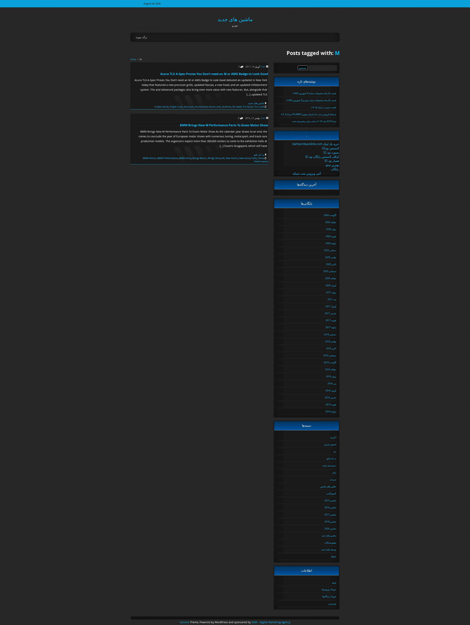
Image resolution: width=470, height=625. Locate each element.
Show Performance (261, 159)
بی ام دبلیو (259, 154)
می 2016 (332, 383)
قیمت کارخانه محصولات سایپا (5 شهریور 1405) (314, 93)
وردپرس (332, 603)
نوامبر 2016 (330, 341)
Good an (226, 106)
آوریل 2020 (331, 285)
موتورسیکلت (330, 542)
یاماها (333, 556)
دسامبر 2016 (330, 334)
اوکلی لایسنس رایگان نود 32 (322, 157)
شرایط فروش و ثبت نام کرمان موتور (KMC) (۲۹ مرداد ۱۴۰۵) (308, 114)
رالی (334, 472)
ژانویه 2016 (331, 411)
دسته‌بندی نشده (329, 465)
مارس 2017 (330, 313)
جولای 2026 (330, 222)
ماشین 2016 (330, 507)
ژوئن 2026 (331, 229)
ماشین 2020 (330, 528)
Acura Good (201, 106)
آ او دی (333, 437)
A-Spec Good (161, 106)
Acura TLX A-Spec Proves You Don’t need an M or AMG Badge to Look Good (214, 74)
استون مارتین (330, 444)
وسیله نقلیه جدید (328, 549)
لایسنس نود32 (330, 148)
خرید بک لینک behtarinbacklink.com (315, 144)
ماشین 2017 (330, 514)
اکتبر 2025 (331, 264)
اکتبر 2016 (331, 348)
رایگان (335, 169)
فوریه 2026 (331, 236)
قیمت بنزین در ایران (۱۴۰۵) (323, 107)
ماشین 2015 (330, 500)
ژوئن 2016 (331, 376)
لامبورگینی (331, 493)
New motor (231, 158)
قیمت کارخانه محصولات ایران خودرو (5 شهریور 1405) (311, 100)
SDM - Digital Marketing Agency (271, 622)
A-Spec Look (176, 106)
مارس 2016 (330, 397)
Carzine (185, 622)
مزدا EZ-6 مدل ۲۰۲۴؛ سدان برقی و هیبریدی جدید (314, 121)
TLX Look (259, 106)
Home (133, 59)
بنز (335, 451)
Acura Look (215, 106)
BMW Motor (149, 158)
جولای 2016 (330, 369)
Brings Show (214, 158)
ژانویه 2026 (331, 243)
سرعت (333, 479)
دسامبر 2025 (330, 250)
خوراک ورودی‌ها (329, 589)
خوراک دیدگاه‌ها (329, 596)
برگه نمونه (141, 37)
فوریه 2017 (331, 320)
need (238, 106)
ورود (334, 582)
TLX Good (247, 106)
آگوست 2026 (330, 215)
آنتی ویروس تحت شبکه (307, 174)
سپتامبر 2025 (329, 271)
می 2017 (332, 299)
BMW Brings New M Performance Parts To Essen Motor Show (224, 125)
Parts (254, 158)
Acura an (189, 106)
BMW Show (185, 158)
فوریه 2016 (331, 404)
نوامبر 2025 (330, 257)
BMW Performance (167, 158)
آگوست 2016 (330, 362)
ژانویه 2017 (331, 327)
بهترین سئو (332, 165)
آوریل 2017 (331, 306)
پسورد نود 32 (331, 152)
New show (244, 158)
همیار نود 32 (331, 161)
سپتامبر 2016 (329, 355)
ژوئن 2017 (331, 292)
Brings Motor (199, 158)
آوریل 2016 (331, 390)
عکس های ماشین (328, 486)
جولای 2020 (330, 278)
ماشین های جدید (235, 19)
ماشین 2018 (330, 521)
